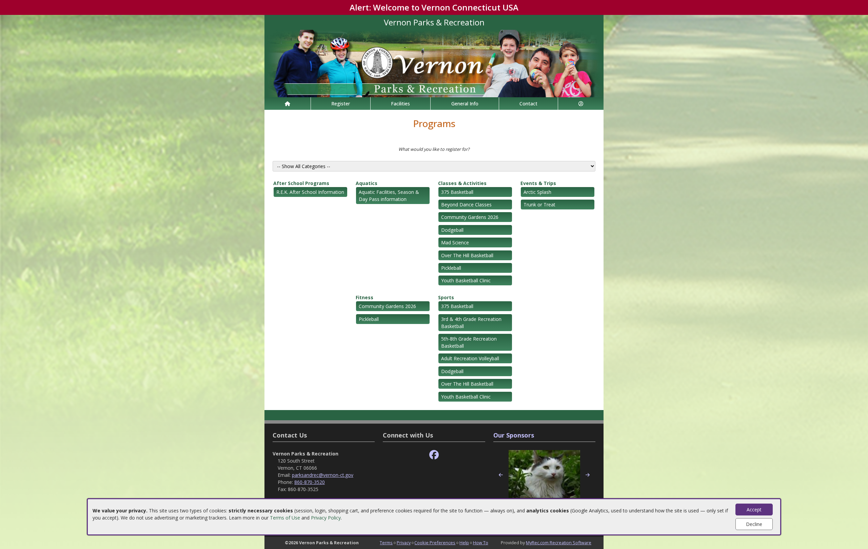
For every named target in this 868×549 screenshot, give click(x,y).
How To (480, 543)
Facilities (400, 103)
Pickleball (451, 268)
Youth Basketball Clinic (466, 280)
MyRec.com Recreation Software (558, 543)
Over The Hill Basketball (467, 255)
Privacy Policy (326, 517)
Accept (754, 509)
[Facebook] (434, 455)
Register (340, 103)
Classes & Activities (462, 183)
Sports (446, 297)
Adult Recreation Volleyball (470, 358)
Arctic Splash (537, 192)
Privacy (404, 543)
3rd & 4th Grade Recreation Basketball (471, 322)
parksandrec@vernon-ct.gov (322, 475)
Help (464, 543)
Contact (528, 103)
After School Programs (301, 183)
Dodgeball (452, 230)
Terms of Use (285, 517)
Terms (386, 543)
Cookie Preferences (434, 543)
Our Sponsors (513, 435)
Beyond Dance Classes (466, 204)
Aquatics (366, 183)
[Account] (581, 103)
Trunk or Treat (539, 204)
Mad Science (455, 242)
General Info (464, 103)
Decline (754, 524)
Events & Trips (538, 183)
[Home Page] (287, 103)
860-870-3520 (309, 482)
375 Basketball (457, 192)
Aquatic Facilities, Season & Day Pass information (389, 195)
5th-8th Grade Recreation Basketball (469, 342)
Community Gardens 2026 (469, 217)
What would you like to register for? (434, 149)
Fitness (364, 297)
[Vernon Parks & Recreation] (434, 63)
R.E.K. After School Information (310, 192)
